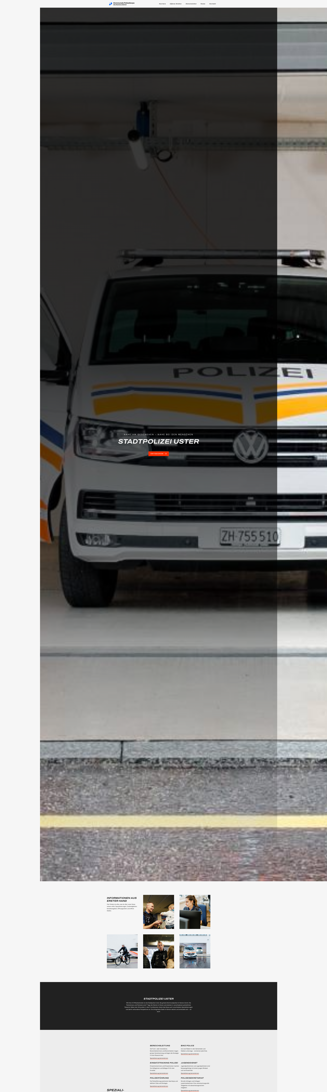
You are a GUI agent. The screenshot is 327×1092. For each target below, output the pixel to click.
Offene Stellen (176, 4)
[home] (122, 3)
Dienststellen (191, 4)
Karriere (162, 4)
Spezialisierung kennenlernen (159, 1058)
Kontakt (212, 4)
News (203, 4)
